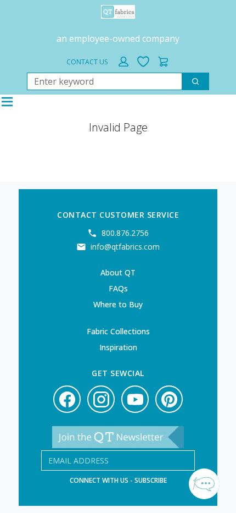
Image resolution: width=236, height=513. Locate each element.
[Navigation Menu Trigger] (7, 102)
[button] (123, 61)
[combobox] (99, 81)
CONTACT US (87, 62)
